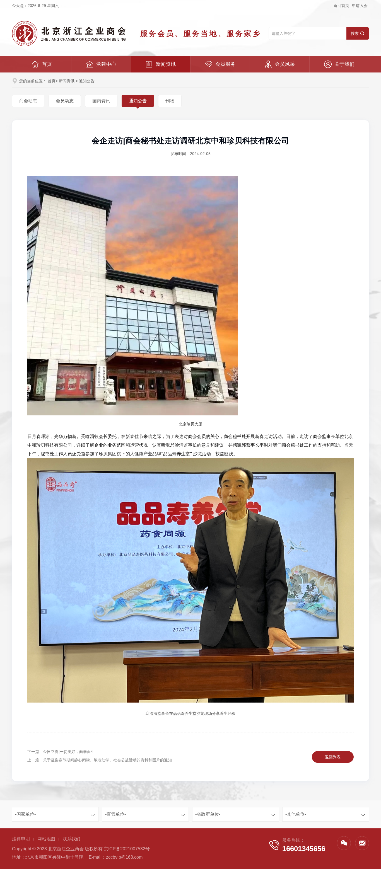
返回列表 (333, 757)
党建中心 (106, 64)
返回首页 (341, 5)
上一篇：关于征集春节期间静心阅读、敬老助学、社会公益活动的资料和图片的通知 (99, 760)
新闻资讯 (166, 64)
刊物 (169, 100)
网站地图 (46, 838)
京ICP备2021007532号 (127, 848)
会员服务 (225, 64)
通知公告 (138, 100)
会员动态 (65, 100)
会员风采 (285, 64)
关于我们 (344, 64)
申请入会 (360, 5)
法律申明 (21, 838)
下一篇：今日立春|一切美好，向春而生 (61, 751)
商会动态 (28, 100)
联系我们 (71, 838)
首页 (47, 64)
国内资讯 (101, 100)
